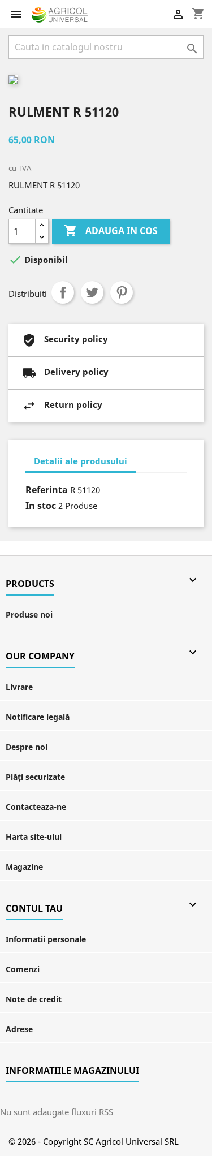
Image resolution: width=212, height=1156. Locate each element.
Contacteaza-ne (36, 806)
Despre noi (26, 746)
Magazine (24, 866)
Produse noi (29, 614)
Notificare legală (38, 716)
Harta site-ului (34, 836)
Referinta (46, 489)
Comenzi (23, 969)
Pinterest (121, 292)
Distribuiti (62, 292)
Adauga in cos (111, 231)
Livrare (19, 686)
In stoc (40, 505)
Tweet (92, 292)
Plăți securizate (35, 776)
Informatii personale (46, 939)
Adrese (19, 1029)
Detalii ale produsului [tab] (80, 461)
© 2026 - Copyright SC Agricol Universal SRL (93, 1141)
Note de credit (34, 999)
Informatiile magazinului (72, 1070)
